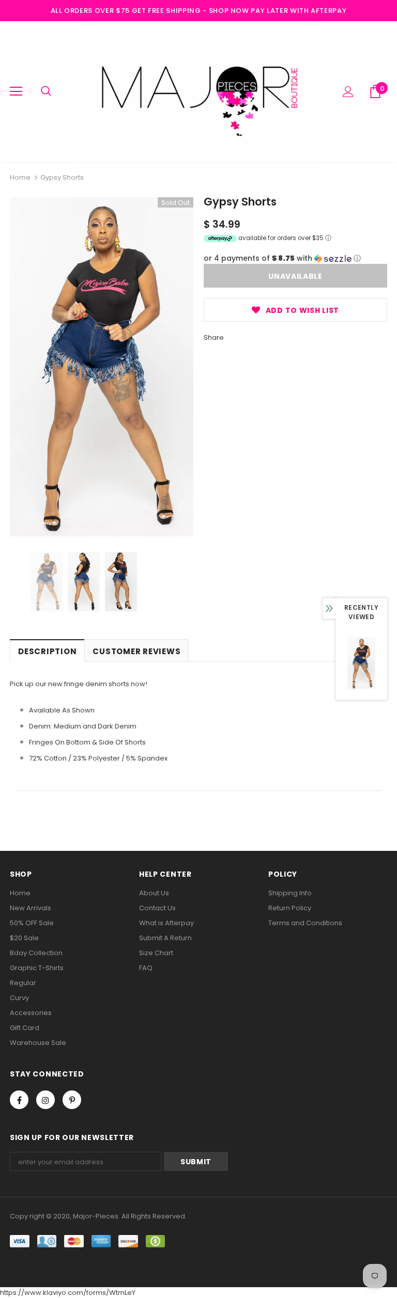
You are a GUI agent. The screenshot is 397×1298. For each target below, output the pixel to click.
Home (20, 177)
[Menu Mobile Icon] (16, 91)
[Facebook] (19, 1099)
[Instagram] (45, 1099)
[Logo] (198, 91)
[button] (295, 258)
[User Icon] (348, 91)
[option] (101, 366)
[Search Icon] (46, 91)
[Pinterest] (72, 1099)
